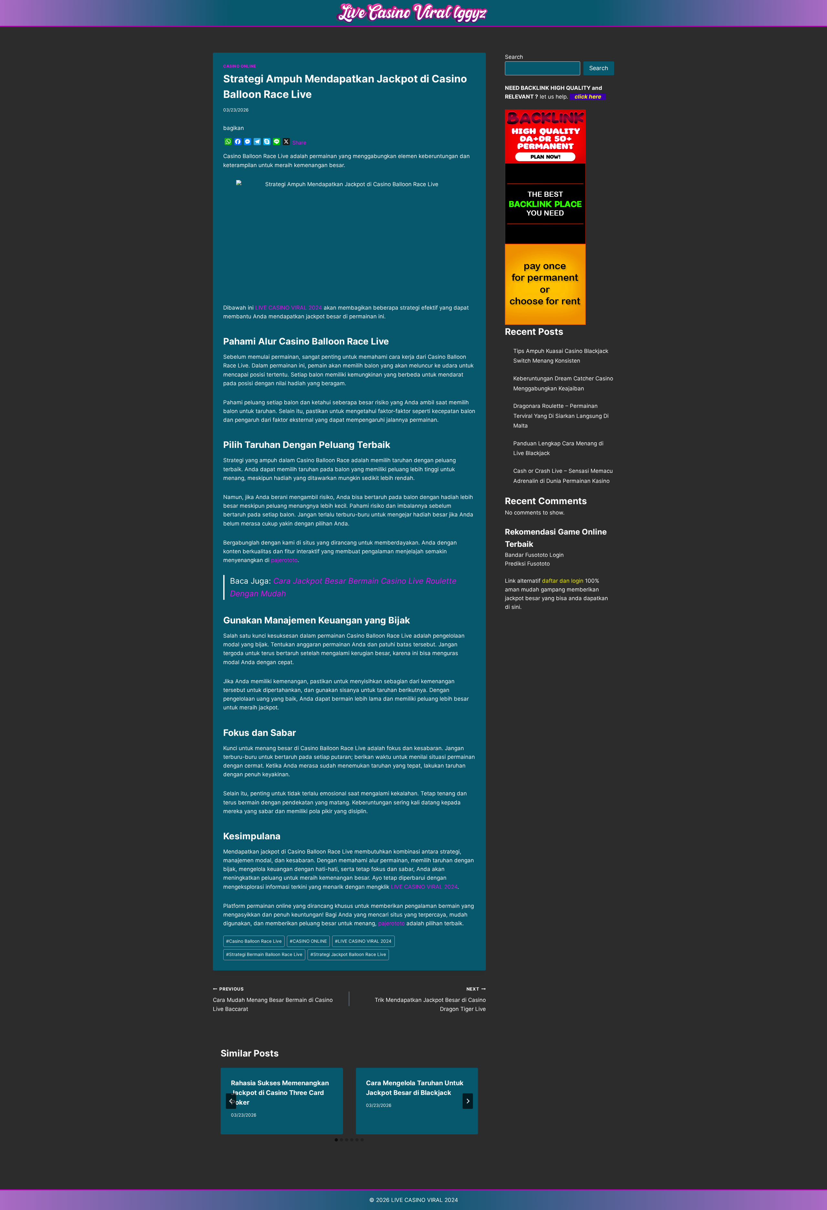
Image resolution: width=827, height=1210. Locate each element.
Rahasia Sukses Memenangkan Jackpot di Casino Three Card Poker (280, 1092)
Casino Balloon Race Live (254, 941)
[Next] (468, 1101)
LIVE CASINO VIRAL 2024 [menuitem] (288, 307)
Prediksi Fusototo (527, 563)
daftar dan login (562, 581)
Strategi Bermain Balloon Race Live (264, 954)
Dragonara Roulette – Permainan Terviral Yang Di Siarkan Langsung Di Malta (561, 416)
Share (299, 142)
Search (514, 57)
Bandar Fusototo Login (534, 555)
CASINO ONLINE (239, 66)
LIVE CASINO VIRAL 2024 (424, 887)
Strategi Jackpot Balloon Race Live (348, 954)
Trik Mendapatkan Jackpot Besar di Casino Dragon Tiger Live (430, 999)
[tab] (336, 1139)
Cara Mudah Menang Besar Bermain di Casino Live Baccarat (273, 999)
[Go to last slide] (231, 1101)
